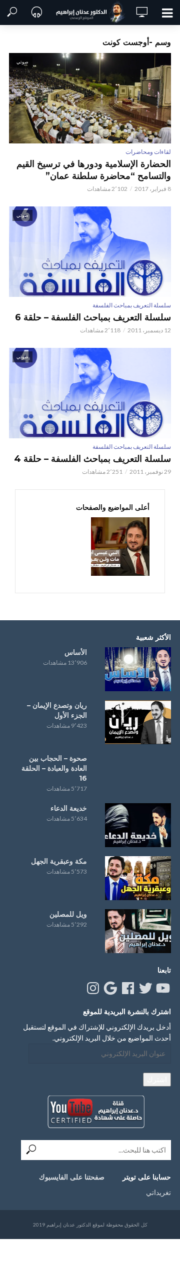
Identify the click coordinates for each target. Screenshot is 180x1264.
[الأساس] (138, 669)
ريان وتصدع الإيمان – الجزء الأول (57, 710)
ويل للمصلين (68, 914)
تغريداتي (158, 1192)
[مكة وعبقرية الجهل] (138, 878)
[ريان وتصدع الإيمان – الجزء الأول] (138, 722)
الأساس (75, 652)
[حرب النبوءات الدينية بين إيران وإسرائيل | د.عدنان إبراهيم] (120, 546)
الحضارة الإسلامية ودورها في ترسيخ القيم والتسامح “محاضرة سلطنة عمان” (93, 169)
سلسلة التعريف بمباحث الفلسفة (131, 305)
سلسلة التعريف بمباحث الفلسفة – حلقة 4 (92, 458)
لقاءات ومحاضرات (148, 151)
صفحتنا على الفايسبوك (71, 1177)
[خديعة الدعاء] (138, 825)
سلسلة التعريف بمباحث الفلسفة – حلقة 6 (93, 317)
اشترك (157, 1079)
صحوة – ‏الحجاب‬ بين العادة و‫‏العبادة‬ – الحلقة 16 (54, 768)
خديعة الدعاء (68, 808)
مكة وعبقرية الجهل (59, 861)
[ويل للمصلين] (138, 931)
